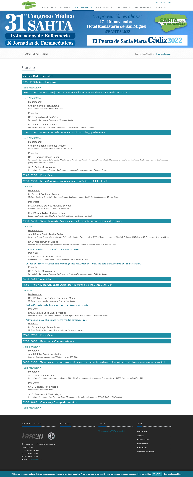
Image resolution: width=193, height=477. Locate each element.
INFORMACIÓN (48, 7)
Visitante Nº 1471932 (163, 2)
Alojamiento (142, 448)
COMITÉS (64, 7)
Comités (140, 436)
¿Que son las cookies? (172, 474)
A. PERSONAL (161, 7)
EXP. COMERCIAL (142, 7)
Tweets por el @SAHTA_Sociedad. (111, 431)
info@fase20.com (34, 459)
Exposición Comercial (146, 452)
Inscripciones (142, 444)
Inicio (137, 54)
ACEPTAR (157, 474)
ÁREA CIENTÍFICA (82, 7)
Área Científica (147, 54)
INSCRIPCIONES (103, 7)
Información (142, 432)
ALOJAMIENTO (122, 7)
